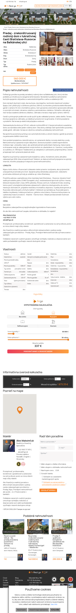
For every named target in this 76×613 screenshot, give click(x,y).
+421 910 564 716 (35, 583)
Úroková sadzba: (17, 384)
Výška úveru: (16, 379)
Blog (17, 578)
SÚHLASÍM (55, 610)
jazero (33, 72)
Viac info (54, 604)
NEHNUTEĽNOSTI (42, 6)
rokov (63, 379)
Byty (17, 585)
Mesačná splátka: (54, 384)
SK (68, 1)
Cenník (5, 583)
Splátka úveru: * (20, 83)
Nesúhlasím (21, 610)
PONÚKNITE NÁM (56, 6)
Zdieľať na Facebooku (64, 90)
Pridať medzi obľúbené (50, 53)
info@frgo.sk (33, 585)
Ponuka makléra (22, 454)
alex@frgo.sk (23, 452)
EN (70, 1)
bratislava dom (30, 70)
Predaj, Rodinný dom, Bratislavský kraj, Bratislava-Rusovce (23, 27)
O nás (5, 580)
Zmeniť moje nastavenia (38, 610)
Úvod (5, 27)
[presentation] (41, 43)
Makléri (6, 585)
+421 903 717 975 (24, 449)
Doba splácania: (49, 379)
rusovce (20, 70)
